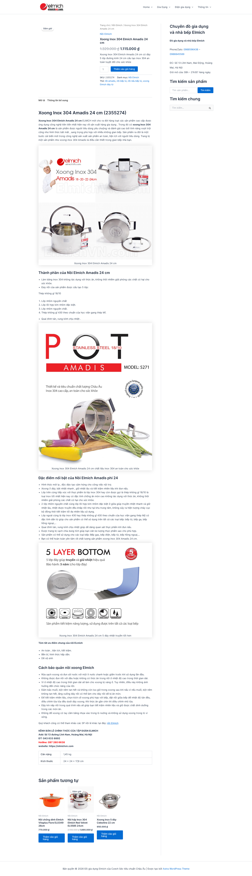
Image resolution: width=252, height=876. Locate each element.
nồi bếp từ (122, 81)
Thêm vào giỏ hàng (124, 69)
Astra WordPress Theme (176, 868)
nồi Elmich (112, 723)
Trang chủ (105, 25)
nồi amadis (110, 81)
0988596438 (191, 49)
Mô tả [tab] (41, 100)
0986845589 (177, 54)
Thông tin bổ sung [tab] (57, 100)
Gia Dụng (162, 7)
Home (146, 7)
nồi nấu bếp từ (135, 81)
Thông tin (203, 7)
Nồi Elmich (117, 25)
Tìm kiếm (205, 90)
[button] (151, 7)
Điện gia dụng (182, 7)
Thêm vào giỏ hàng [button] (50, 838)
